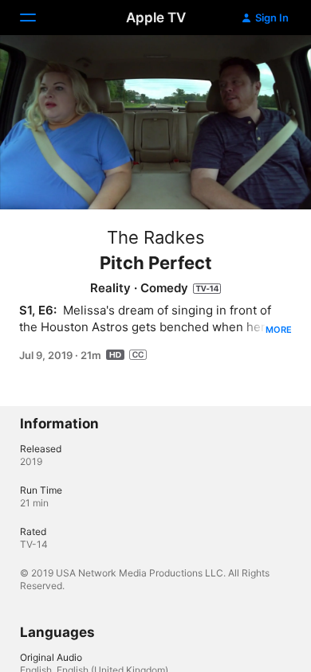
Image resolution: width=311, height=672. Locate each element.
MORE (279, 329)
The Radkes (156, 237)
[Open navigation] (37, 17)
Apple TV (156, 17)
